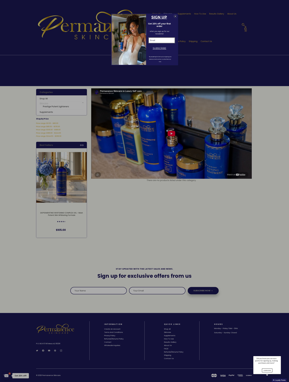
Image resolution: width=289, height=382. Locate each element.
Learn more (267, 370)
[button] (270, 380)
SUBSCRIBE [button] (159, 48)
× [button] (279, 355)
